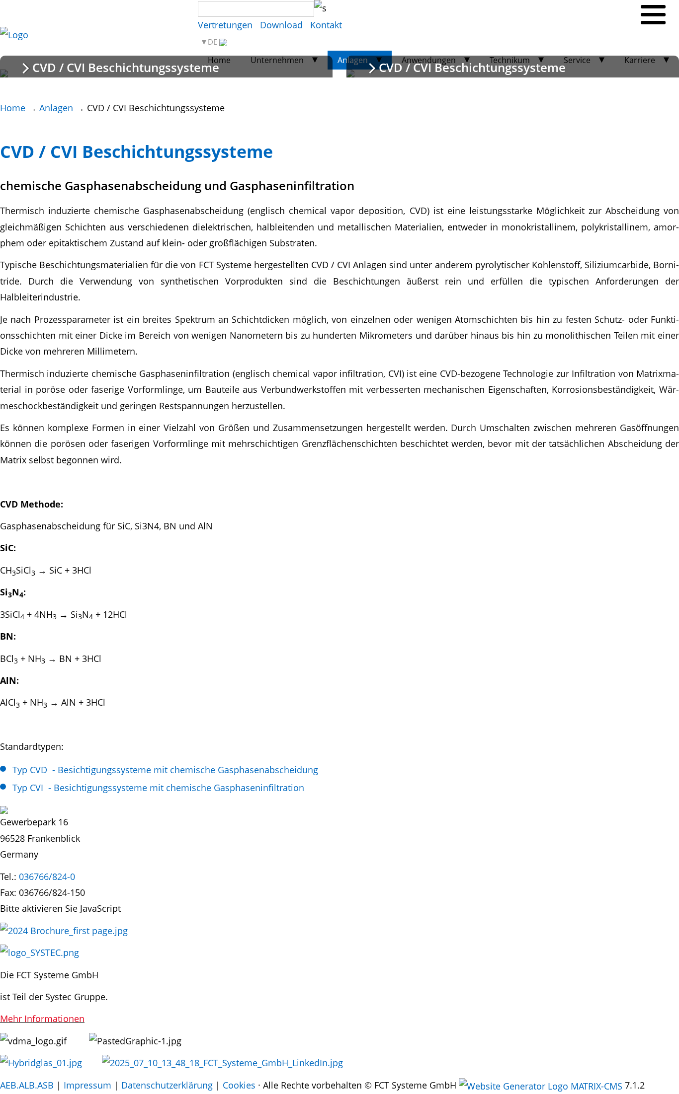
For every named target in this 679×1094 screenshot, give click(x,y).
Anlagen (56, 108)
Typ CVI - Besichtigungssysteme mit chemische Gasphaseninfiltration (158, 788)
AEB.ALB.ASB (27, 1085)
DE (213, 42)
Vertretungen (225, 25)
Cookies (239, 1085)
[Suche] (320, 8)
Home (12, 108)
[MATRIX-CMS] (540, 1086)
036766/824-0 (47, 876)
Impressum (87, 1085)
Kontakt (326, 25)
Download (281, 25)
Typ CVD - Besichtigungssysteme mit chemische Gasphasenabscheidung (165, 770)
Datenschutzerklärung (167, 1085)
